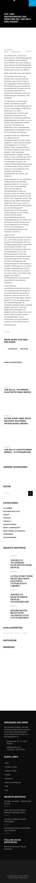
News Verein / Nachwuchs (14, 531)
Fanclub (7, 518)
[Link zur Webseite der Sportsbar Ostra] (18, 664)
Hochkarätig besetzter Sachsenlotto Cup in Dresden (19, 614)
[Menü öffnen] (32, 3)
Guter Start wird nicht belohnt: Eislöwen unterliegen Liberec (17, 421)
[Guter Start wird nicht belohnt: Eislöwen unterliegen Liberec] (18, 404)
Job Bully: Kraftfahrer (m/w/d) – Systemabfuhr (19, 598)
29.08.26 (7, 387)
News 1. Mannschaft (12, 51)
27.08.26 (7, 447)
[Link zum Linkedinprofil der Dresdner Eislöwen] (24, 881)
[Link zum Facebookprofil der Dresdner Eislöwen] (6, 881)
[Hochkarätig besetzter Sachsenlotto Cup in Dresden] (6, 608)
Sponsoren (8, 534)
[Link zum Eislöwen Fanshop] (18, 683)
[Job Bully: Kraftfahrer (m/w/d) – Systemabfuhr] (18, 435)
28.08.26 (7, 415)
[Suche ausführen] (30, 493)
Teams (24, 633)
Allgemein (8, 49)
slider (17, 633)
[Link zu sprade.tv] (18, 694)
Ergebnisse (8, 633)
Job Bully (7, 521)
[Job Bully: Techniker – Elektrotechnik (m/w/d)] (18, 375)
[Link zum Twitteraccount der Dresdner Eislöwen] (18, 881)
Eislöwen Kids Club (11, 511)
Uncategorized (9, 537)
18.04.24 (29, 51)
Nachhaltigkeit (10, 524)
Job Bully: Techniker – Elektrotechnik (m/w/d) (21, 564)
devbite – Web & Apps (20, 877)
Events (6, 515)
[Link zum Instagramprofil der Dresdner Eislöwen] (12, 881)
